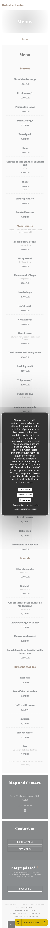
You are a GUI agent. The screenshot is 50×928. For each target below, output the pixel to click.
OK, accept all (25, 489)
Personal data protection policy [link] (26, 505)
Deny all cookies (25, 495)
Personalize (25, 500)
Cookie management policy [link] (25, 509)
